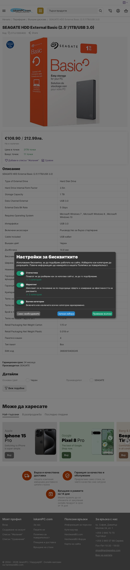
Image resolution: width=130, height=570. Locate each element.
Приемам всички (102, 313)
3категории (34, 294)
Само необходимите (28, 313)
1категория (33, 279)
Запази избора (66, 313)
